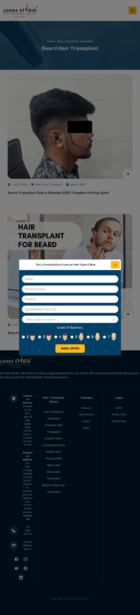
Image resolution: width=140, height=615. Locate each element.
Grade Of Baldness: (70, 327)
